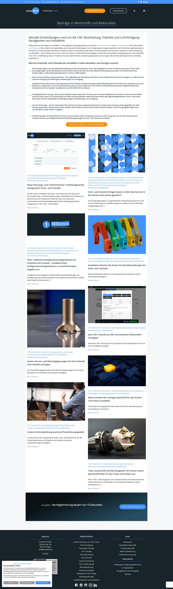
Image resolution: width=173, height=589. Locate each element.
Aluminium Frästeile (86, 570)
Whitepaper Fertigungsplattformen (127, 565)
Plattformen (92, 185)
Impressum (127, 542)
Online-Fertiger (124, 183)
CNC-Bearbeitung (121, 45)
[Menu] (144, 10)
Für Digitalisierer (127, 568)
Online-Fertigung (86, 545)
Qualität (53, 178)
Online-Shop (134, 183)
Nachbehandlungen (86, 577)
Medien (91, 183)
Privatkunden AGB (127, 548)
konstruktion (32, 178)
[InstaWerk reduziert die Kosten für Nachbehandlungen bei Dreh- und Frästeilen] (117, 234)
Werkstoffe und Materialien (37, 181)
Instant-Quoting (136, 180)
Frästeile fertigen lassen (56, 176)
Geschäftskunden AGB (127, 545)
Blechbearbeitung (86, 567)
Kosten (103, 261)
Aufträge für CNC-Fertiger (86, 573)
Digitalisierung (41, 176)
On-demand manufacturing (108, 183)
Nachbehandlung (43, 178)
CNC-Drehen (45, 248)
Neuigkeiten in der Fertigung (128, 571)
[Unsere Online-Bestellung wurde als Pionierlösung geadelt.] (56, 401)
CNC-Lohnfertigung (86, 564)
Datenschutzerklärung (127, 555)
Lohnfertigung (34, 48)
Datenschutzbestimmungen (22, 564)
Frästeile (100, 45)
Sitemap (128, 574)
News (96, 183)
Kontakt (45, 554)
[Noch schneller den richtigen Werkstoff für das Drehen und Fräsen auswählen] (117, 371)
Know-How (74, 250)
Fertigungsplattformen (96, 180)
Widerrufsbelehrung (127, 551)
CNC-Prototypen (52, 352)
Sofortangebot (120, 185)
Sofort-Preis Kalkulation (106, 185)
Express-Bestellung (86, 561)
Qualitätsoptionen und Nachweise (86, 580)
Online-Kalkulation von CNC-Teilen (86, 542)
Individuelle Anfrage (86, 548)
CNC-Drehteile (86, 558)
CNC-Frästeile (86, 551)
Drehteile (107, 45)
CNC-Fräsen (31, 176)
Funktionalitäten (71, 176)
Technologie (60, 178)
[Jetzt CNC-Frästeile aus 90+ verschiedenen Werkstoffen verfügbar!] (117, 304)
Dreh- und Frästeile (129, 178)
